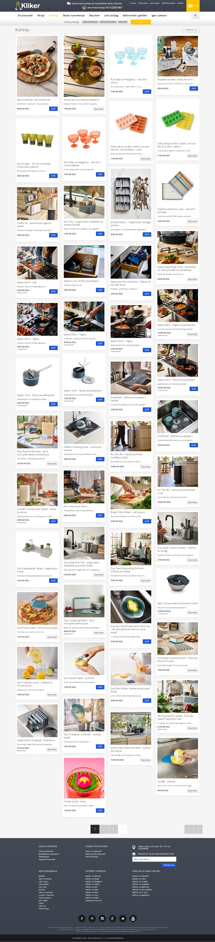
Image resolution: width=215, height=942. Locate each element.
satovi (41, 903)
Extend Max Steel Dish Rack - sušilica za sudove (131, 749)
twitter (123, 918)
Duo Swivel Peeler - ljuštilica (79, 678)
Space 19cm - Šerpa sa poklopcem (83, 390)
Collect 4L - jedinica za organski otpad (34, 224)
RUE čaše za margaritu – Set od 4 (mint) (129, 81)
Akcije (40, 15)
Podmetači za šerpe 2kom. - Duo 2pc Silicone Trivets (177, 659)
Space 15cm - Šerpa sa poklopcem (36, 395)
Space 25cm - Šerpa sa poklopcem (176, 379)
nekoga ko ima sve (94, 900)
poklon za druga (92, 879)
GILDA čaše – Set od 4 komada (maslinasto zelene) (33, 165)
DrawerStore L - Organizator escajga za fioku (131, 224)
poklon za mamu (93, 884)
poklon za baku (92, 889)
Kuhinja (53, 15)
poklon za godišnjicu (141, 895)
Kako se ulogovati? (94, 851)
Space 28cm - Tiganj (75, 334)
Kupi (53, 108)
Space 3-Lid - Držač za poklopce (81, 280)
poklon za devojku (93, 876)
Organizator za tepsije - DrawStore (36, 740)
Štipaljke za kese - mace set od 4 (175, 79)
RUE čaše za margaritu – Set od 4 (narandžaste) (82, 164)
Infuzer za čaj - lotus (75, 801)
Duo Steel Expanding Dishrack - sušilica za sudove (128, 570)
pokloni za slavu (139, 879)
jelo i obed (43, 900)
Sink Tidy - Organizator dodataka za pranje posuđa (83, 223)
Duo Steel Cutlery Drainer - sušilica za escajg (176, 549)
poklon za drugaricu (94, 881)
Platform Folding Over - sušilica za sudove (82, 448)
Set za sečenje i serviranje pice (33, 99)
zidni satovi (43, 881)
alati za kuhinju (45, 879)
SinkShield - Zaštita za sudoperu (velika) (128, 399)
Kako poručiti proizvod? (95, 854)
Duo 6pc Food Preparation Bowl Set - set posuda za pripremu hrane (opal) (130, 629)
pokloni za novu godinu (142, 889)
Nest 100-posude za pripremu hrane (177, 603)
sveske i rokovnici (46, 895)
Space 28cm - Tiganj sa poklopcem (176, 324)
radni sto (42, 906)
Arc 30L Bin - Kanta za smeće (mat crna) (176, 491)
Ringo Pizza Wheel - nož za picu (128, 512)
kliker (27, 6)
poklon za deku (92, 892)
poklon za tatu (92, 887)
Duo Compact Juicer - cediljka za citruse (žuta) (34, 684)
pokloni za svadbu (140, 881)
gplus (112, 918)
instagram (102, 918)
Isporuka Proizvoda (47, 859)
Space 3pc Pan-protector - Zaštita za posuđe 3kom (131, 283)
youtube (133, 918)
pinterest (92, 918)
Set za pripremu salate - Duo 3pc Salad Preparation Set (175, 717)
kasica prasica (45, 898)
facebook (82, 918)
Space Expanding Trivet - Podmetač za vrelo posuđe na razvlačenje (176, 268)
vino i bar (43, 887)
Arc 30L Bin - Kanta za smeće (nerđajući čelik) (126, 456)
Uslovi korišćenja (46, 851)
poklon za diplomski (140, 887)
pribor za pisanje (46, 892)
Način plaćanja (92, 857)
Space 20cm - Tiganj (122, 340)
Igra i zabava (159, 15)
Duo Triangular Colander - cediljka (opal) (82, 736)
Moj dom (94, 15)
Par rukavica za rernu (75, 506)
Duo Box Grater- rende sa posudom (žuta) (130, 690)
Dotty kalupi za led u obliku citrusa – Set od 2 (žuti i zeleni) (177, 145)
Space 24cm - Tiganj (28, 338)
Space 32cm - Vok (26, 282)
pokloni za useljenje (140, 884)
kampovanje (44, 908)
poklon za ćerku (92, 898)
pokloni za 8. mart (140, 892)
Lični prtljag (111, 15)
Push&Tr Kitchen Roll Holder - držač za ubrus (36, 511)
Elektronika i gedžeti (135, 15)
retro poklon (44, 884)
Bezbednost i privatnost (49, 854)
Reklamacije (44, 857)
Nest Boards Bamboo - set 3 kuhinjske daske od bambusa (33, 453)
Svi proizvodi (25, 15)
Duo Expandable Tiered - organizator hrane (37, 570)
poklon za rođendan (140, 876)
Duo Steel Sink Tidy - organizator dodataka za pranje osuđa (82, 564)
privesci (42, 889)
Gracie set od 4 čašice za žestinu (81, 99)
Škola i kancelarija (74, 15)
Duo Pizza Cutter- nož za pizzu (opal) (37, 627)
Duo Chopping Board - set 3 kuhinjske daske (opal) (79, 622)
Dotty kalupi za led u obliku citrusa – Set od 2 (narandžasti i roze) (130, 148)
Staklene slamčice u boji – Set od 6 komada (176, 210)
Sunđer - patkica (166, 781)
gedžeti (42, 876)
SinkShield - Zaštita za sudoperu (175, 436)
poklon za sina (92, 895)
